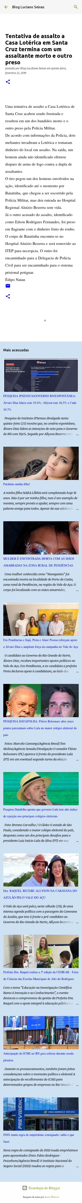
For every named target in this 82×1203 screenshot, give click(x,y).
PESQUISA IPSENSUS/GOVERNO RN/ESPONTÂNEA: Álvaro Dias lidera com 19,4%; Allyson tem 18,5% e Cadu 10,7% (39, 402)
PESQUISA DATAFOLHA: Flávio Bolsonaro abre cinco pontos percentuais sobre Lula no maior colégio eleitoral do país (40, 728)
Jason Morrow (52, 1196)
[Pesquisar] (76, 7)
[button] (7, 82)
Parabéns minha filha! (16, 484)
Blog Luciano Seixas (28, 7)
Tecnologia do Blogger (43, 1188)
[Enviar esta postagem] (7, 287)
